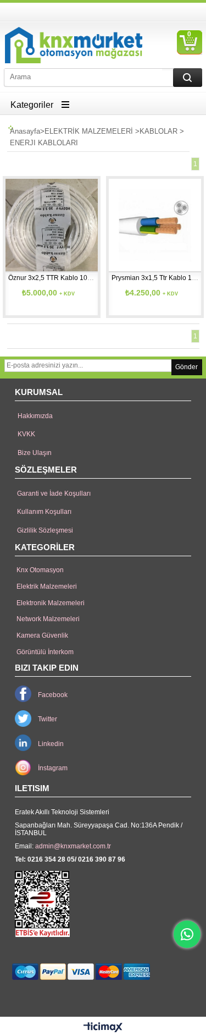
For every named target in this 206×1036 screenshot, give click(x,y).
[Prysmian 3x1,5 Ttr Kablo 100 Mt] (155, 225)
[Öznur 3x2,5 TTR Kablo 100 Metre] (51, 225)
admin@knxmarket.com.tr (73, 846)
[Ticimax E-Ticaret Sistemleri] (103, 1027)
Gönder (186, 367)
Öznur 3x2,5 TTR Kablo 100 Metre (59, 278)
